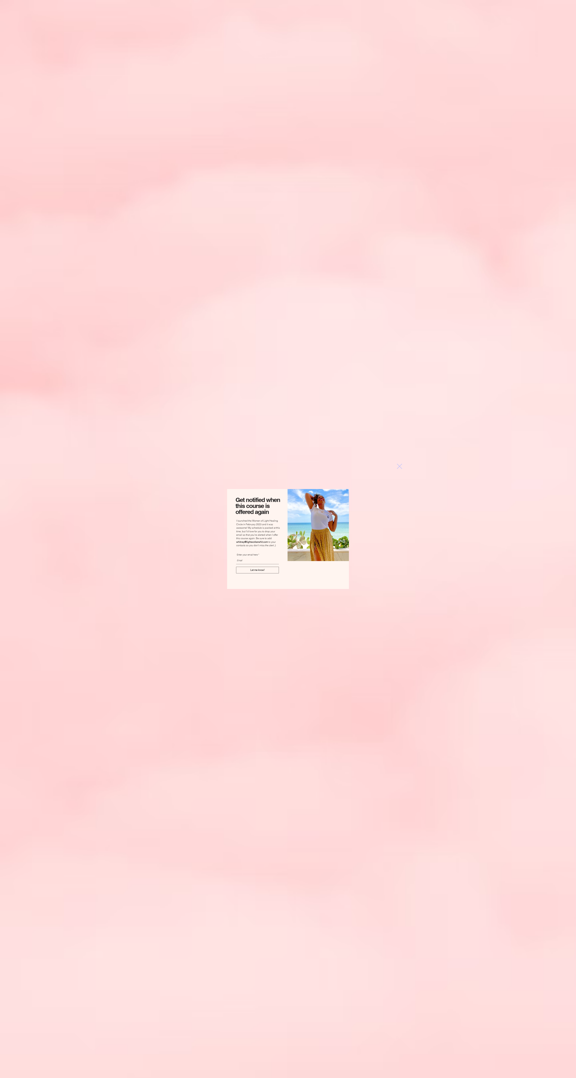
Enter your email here (247, 555)
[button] (399, 466)
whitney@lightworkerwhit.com (252, 541)
